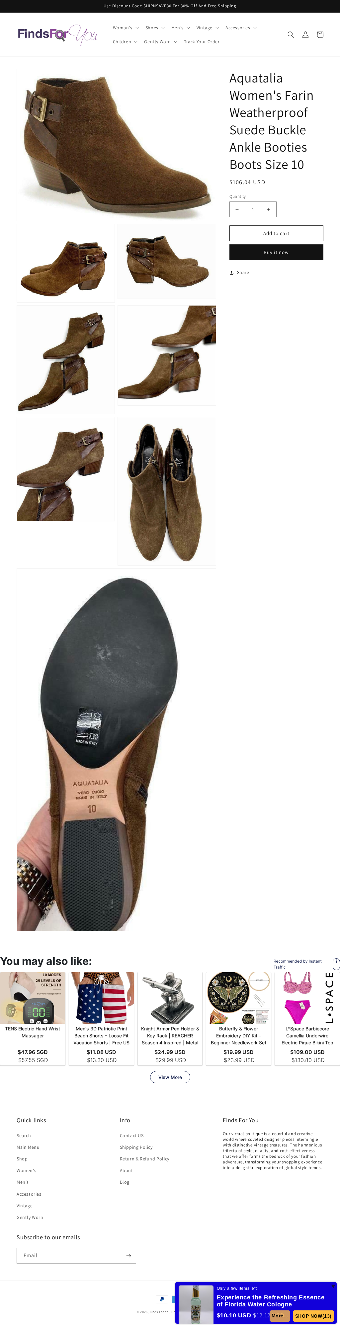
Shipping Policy (136, 1147)
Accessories (29, 1194)
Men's (23, 1182)
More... (280, 1315)
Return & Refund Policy (144, 1159)
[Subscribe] (128, 1255)
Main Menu (28, 1147)
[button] (125, 28)
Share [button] (243, 272)
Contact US (132, 1135)
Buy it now (276, 252)
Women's (26, 1170)
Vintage (25, 1206)
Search (24, 1135)
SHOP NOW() (313, 1316)
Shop (22, 1159)
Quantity (237, 196)
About (126, 1170)
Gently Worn (30, 1217)
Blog (124, 1182)
